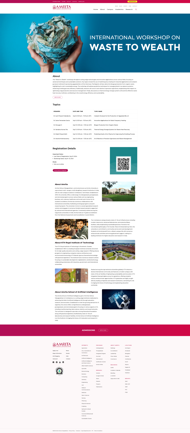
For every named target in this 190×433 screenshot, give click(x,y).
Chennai (127, 356)
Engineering (85, 382)
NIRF (126, 386)
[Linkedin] (63, 362)
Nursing (83, 398)
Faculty (69, 1)
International (56, 1)
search (136, 9)
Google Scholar (100, 375)
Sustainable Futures (87, 418)
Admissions (132, 1)
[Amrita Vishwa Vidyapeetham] (62, 7)
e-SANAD (113, 375)
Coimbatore (128, 359)
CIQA (126, 392)
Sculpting (84, 406)
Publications (99, 386)
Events (125, 6)
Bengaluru (127, 353)
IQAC (126, 381)
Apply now (55, 350)
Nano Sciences (85, 395)
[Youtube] (60, 362)
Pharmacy (84, 400)
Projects (98, 384)
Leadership (113, 353)
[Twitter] (56, 362)
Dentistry (84, 379)
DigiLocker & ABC (115, 378)
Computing (84, 376)
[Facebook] (53, 362)
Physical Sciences (86, 403)
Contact (134, 6)
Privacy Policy (72, 430)
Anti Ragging (56, 356)
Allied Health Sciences (87, 365)
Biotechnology (85, 371)
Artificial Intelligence (87, 358)
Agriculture (84, 348)
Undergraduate (100, 348)
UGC (126, 389)
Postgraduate (99, 350)
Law (83, 385)
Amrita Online (99, 364)
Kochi (126, 361)
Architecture (85, 355)
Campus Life (81, 1)
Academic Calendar (115, 370)
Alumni (63, 1)
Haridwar (127, 372)
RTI (92, 430)
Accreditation (114, 350)
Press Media (114, 356)
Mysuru (127, 364)
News (116, 6)
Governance (114, 359)
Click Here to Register (60, 170)
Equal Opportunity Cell (86, 430)
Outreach (55, 358)
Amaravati (127, 350)
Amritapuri (127, 348)
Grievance (78, 430)
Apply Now (103, 330)
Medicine (84, 392)
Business (84, 374)
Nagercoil (127, 367)
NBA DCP (127, 384)
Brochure (58, 97)
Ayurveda (84, 368)
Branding (113, 373)
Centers (98, 373)
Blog (120, 6)
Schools (74, 1)
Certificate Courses (101, 361)
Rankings (113, 348)
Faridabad (127, 370)
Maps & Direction (57, 353)
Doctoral (98, 356)
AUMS (112, 367)
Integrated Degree (101, 353)
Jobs (130, 6)
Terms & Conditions (98, 430)
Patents (98, 381)
